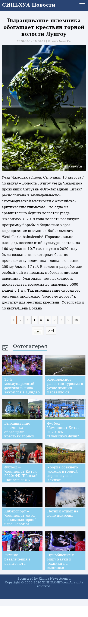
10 (76, 320)
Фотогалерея (30, 346)
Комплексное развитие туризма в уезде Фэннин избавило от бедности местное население (65, 390)
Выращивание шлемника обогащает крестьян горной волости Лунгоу (19, 432)
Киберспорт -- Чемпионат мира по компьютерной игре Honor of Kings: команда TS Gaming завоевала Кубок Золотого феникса (20, 526)
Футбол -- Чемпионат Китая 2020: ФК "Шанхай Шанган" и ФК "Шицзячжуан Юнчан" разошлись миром (22, 480)
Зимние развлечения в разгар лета (17, 559)
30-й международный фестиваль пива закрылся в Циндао (22, 385)
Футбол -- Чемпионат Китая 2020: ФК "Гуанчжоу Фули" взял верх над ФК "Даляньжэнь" (63, 434)
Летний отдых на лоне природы (62, 513)
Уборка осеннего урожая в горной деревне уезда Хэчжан (62, 473)
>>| (51, 330)
